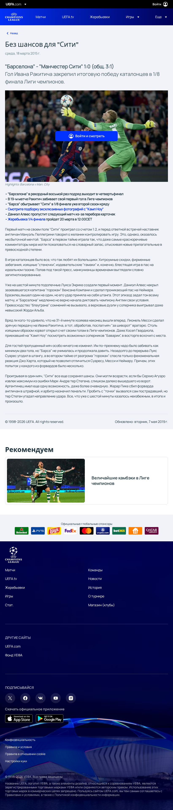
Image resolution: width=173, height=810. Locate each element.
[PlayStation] (38, 531)
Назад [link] (14, 33)
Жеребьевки (15, 587)
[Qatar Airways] (151, 531)
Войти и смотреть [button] (90, 136)
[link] (41, 17)
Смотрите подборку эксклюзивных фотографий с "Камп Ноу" (56, 209)
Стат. (9, 605)
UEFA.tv (11, 578)
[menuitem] (43, 17)
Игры (9, 596)
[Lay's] (54, 531)
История (95, 587)
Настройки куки (16, 761)
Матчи (10, 570)
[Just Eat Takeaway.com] (135, 531)
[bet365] (119, 531)
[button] (132, 17)
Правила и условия (18, 747)
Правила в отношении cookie (25, 754)
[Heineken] (21, 531)
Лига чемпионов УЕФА (14, 17)
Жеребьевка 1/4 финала (26, 219)
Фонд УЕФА (13, 655)
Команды (95, 570)
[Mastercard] (86, 531)
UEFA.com (13, 646)
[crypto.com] (103, 531)
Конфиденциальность (20, 740)
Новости (95, 578)
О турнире (96, 596)
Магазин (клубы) (101, 605)
